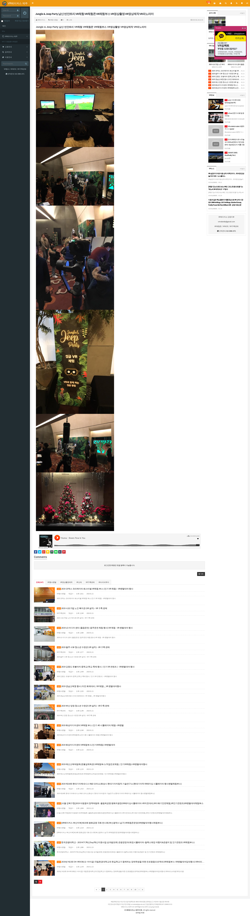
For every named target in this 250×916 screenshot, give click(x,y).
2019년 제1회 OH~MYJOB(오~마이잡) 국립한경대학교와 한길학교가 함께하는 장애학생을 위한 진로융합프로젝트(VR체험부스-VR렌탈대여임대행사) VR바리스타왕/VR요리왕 (131, 861)
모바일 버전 (140, 913)
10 (135, 889)
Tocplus (218, 28)
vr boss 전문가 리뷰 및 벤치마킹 (234, 118)
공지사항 (212, 13)
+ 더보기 (242, 13)
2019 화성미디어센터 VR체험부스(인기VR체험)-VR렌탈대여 (86, 745)
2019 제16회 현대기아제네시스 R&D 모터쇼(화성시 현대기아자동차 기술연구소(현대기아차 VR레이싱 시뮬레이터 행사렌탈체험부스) (120, 783)
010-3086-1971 (19, 74)
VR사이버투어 (104, 582)
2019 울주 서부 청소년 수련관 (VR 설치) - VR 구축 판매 (84, 647)
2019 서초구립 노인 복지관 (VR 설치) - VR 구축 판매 (82, 608)
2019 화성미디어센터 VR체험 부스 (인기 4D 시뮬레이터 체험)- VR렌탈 (91, 725)
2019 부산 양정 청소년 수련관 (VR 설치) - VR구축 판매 (83, 705)
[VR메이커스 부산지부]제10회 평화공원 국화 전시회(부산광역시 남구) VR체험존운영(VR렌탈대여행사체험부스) (110, 822)
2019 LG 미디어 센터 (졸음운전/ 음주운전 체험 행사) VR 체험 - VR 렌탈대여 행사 (95, 627)
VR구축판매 (90, 582)
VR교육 (79, 582)
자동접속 (6, 21)
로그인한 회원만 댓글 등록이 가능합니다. (119, 565)
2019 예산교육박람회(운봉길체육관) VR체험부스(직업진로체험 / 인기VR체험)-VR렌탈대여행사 (102, 764)
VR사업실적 (213, 46)
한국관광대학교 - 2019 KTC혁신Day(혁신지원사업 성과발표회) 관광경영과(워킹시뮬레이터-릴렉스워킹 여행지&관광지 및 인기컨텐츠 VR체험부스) (126, 842)
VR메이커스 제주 (17, 3)
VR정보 (211, 95)
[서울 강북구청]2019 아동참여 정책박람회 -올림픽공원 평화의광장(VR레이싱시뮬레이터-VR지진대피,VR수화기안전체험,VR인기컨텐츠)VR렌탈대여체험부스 (130, 803)
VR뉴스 (211, 168)
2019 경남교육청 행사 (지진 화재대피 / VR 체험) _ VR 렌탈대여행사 (89, 686)
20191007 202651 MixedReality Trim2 (231, 155)
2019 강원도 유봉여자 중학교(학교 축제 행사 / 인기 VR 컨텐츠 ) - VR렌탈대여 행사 (96, 666)
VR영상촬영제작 (66, 582)
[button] (32, 3)
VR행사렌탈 (52, 582)
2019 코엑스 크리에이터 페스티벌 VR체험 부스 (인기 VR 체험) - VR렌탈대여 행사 (95, 588)
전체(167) (39, 582)
